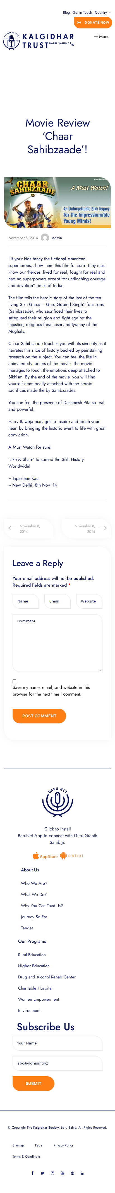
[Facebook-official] (32, 1173)
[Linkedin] (82, 1173)
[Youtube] (62, 1173)
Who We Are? (34, 883)
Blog (66, 12)
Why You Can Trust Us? (42, 906)
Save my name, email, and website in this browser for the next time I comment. (51, 690)
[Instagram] (52, 1173)
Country (101, 12)
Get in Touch (82, 12)
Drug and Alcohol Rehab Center (47, 977)
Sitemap (18, 1145)
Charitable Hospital (35, 988)
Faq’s (38, 1145)
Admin (57, 237)
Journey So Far (34, 917)
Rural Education (32, 955)
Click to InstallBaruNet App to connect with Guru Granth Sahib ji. (57, 835)
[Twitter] (42, 1173)
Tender (27, 928)
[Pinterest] (72, 1173)
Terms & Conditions (26, 1156)
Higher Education (34, 966)
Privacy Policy (63, 1145)
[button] (93, 22)
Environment (29, 1010)
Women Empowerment (38, 999)
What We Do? (34, 894)
